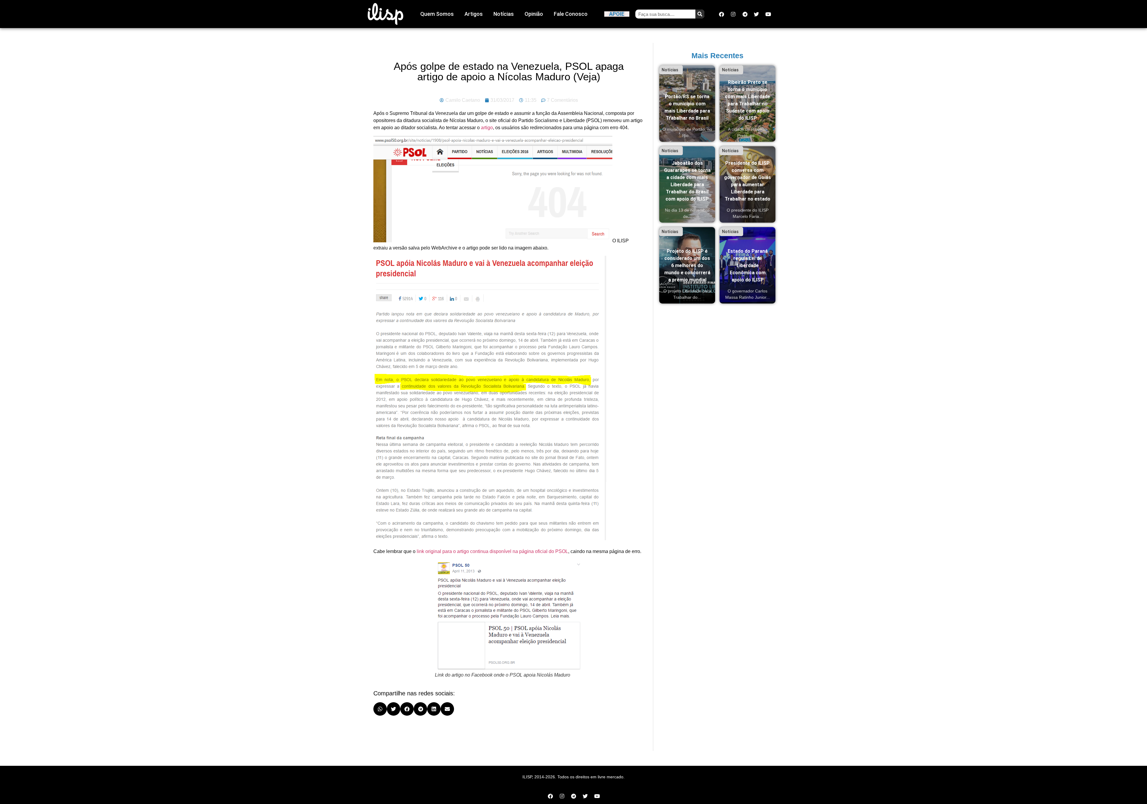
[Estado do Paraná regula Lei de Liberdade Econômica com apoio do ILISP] (747, 265)
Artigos (473, 14)
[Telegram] (745, 14)
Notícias (503, 14)
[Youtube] (768, 14)
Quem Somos (437, 14)
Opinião (534, 14)
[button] (380, 709)
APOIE (616, 14)
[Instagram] (733, 14)
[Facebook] (722, 14)
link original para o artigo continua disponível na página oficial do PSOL (492, 551)
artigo (487, 127)
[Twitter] (757, 14)
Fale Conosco (571, 14)
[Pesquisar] (699, 14)
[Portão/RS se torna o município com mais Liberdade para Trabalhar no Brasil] (687, 103)
